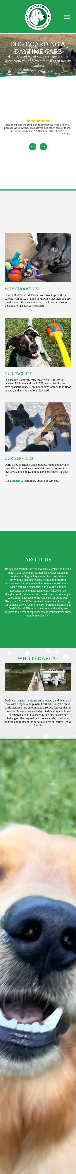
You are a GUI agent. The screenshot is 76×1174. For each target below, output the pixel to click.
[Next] (43, 146)
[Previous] (32, 146)
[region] (38, 133)
